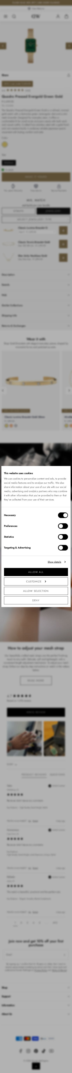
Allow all (36, 572)
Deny (36, 600)
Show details (54, 561)
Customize (33, 581)
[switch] (63, 526)
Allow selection (36, 591)
